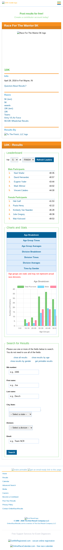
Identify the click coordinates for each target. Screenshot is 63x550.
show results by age (40, 358)
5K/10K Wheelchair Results (16, 121)
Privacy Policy (7, 505)
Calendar (5, 481)
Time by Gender (31, 268)
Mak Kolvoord (19, 219)
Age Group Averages (31, 246)
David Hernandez (21, 177)
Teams (7, 115)
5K (5, 102)
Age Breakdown (31, 235)
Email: (9, 436)
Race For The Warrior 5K (21, 25)
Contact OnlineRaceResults (12, 509)
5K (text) (8, 99)
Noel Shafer (19, 173)
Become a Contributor (10, 497)
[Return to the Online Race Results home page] (9, 3)
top (8, 160)
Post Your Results (9, 501)
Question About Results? (15, 86)
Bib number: (12, 367)
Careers (5, 493)
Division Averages (31, 263)
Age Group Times (31, 240)
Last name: (11, 391)
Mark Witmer (19, 186)
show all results (20, 358)
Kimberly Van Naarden (23, 210)
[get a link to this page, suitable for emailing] (44, 470)
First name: (11, 380)
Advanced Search (9, 485)
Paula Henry (18, 206)
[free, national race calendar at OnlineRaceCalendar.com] (31, 546)
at (20, 160)
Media (4, 489)
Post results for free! (31, 13)
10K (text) (8, 108)
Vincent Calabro (21, 190)
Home (4, 473)
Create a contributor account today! (31, 17)
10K (6, 112)
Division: (10, 423)
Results (5, 477)
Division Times (31, 257)
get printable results (44, 361)
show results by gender (20, 361)
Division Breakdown (31, 252)
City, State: (11, 405)
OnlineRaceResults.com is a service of (31, 523)
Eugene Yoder (20, 182)
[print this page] (19, 470)
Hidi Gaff (17, 201)
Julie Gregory (19, 214)
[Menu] (59, 3)
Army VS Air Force (12, 118)
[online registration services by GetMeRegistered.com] (31, 540)
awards (7, 105)
